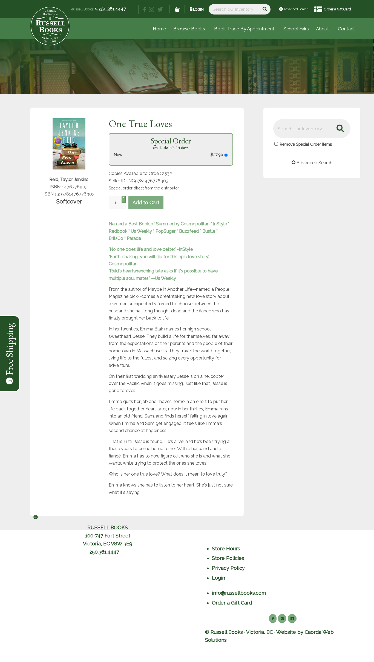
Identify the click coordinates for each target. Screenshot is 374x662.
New (118, 154)
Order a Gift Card (337, 9)
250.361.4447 (112, 9)
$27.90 (217, 154)
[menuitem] (296, 28)
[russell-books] (50, 26)
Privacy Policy (228, 568)
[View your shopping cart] (177, 9)
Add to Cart (146, 202)
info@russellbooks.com (239, 593)
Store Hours (226, 548)
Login (198, 9)
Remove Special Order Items (306, 144)
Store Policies (228, 558)
